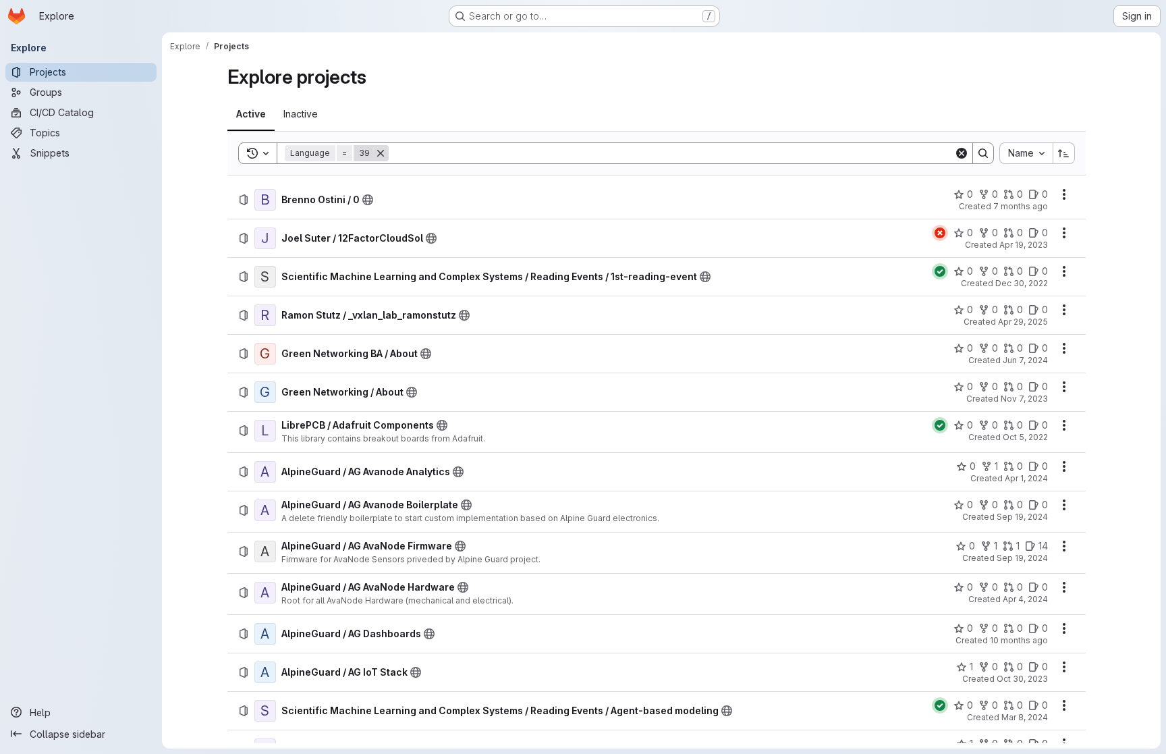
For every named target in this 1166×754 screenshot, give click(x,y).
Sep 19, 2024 (1022, 517)
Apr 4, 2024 (1025, 599)
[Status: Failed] (940, 233)
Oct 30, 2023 (1022, 679)
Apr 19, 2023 (1023, 245)
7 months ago (1020, 206)
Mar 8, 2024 (1024, 717)
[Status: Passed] (940, 271)
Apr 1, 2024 (1026, 478)
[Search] (983, 153)
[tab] (251, 114)
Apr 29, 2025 (1023, 322)
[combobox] (1026, 153)
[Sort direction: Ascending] (1064, 153)
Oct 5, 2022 (1025, 437)
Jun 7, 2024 (1025, 360)
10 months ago (1019, 640)
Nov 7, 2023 (1024, 399)
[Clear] (961, 153)
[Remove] (380, 153)
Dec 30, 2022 (1021, 283)
